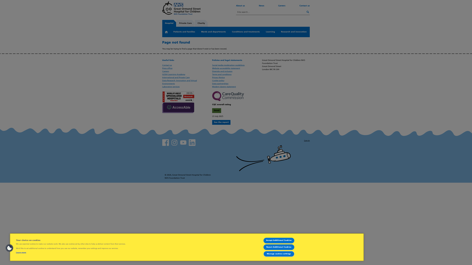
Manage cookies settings (279, 254)
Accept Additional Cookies (279, 240)
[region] (187, 247)
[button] (9, 248)
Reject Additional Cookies (279, 247)
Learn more (21, 253)
